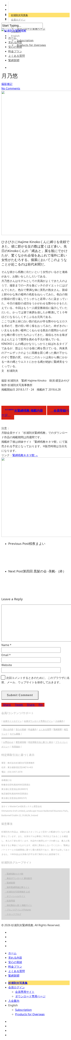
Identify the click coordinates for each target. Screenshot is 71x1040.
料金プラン (15, 51)
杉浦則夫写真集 (19, 15)
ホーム (12, 38)
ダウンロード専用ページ (31, 28)
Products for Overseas (31, 45)
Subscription (25, 40)
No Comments (10, 88)
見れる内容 (15, 42)
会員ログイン (18, 19)
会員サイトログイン (12, 721)
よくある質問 (16, 56)
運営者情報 (21, 742)
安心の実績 (15, 47)
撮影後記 (6, 84)
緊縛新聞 (13, 60)
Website (6, 665)
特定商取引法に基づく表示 (40, 742)
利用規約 (16, 746)
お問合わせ (8, 742)
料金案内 (32, 729)
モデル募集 (15, 733)
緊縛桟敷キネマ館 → (25, 455)
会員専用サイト (24, 992)
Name (6, 645)
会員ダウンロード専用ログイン (38, 721)
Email (6, 655)
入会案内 (59, 721)
